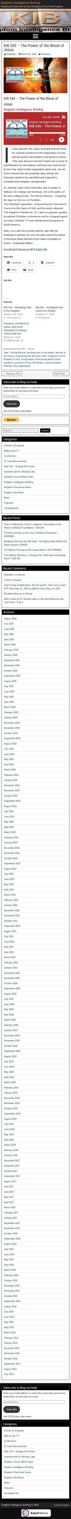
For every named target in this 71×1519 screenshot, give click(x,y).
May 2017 (9, 1197)
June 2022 (9, 879)
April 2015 (9, 1327)
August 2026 (10, 618)
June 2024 (9, 754)
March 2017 (10, 1207)
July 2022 (9, 874)
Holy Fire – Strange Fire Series (19, 466)
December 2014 (12, 1348)
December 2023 (12, 785)
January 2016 (10, 1280)
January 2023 (10, 842)
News (6, 497)
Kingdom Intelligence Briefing (20, 3)
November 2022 (12, 853)
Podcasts (45, 54)
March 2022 (10, 894)
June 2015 (9, 1317)
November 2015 (12, 1291)
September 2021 (12, 926)
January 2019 (10, 1092)
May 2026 (9, 634)
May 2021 (9, 947)
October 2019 (10, 1046)
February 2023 (11, 837)
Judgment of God (56, 356)
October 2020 (10, 983)
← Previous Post (11, 373)
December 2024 (12, 723)
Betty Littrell (10, 599)
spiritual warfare (53, 362)
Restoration (38, 362)
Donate (21, 574)
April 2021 (9, 952)
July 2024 (9, 749)
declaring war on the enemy (40, 352)
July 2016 (9, 1249)
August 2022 (10, 868)
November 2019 (12, 1040)
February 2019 (11, 1087)
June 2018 (9, 1129)
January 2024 (10, 780)
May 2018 (9, 1134)
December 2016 (12, 1223)
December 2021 (12, 910)
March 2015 (10, 1332)
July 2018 (9, 1124)
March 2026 (10, 644)
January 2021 (10, 967)
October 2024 (10, 733)
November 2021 (12, 915)
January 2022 (10, 905)
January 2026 (10, 655)
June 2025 (9, 691)
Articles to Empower (14, 445)
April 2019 (9, 1077)
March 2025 (10, 707)
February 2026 (11, 650)
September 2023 (12, 801)
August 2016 (10, 1244)
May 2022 (9, 884)
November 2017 (12, 1165)
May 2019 (9, 1072)
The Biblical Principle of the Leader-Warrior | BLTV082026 (32, 550)
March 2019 (10, 1082)
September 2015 (12, 1301)
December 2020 (12, 973)
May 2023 (9, 821)
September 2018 (12, 1113)
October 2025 (10, 670)
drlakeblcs (11, 54)
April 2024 (9, 764)
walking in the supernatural (17, 366)
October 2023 (10, 796)
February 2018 (11, 1150)
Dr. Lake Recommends (15, 461)
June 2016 (9, 1254)
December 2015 (12, 1285)
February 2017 (11, 1212)
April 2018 (9, 1139)
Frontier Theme (61, 1505)
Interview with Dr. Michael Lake (19, 471)
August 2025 (10, 681)
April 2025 (9, 702)
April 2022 (9, 889)
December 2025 (12, 660)
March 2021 (10, 957)
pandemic (8, 362)
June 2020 (9, 1004)
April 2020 (9, 1014)
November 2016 (12, 1228)
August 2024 (10, 743)
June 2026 (9, 629)
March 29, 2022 (29, 54)
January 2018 (10, 1155)
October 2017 (10, 1171)
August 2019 (10, 1056)
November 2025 (12, 665)
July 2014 (9, 1374)
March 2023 (10, 832)
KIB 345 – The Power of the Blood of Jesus (34, 47)
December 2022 (12, 848)
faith (44, 356)
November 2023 (12, 790)
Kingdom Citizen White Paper (18, 477)
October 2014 (10, 1358)
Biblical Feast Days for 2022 (46, 588)
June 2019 (9, 1067)
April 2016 (9, 1265)
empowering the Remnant (28, 356)
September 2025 (12, 676)
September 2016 (12, 1238)
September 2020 (12, 988)
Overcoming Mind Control (47, 359)
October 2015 (10, 1296)
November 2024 (12, 728)
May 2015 (9, 1322)
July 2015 (9, 1311)
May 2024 (9, 759)
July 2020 (9, 999)
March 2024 (10, 769)
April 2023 (9, 827)
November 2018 (12, 1103)
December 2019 (12, 1035)
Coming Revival (18, 352)
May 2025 (9, 696)
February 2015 (11, 1338)
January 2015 (10, 1343)
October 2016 (10, 1233)
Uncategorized (11, 508)
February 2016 (11, 1275)
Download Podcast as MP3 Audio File (25, 249)
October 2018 (10, 1108)
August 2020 (10, 994)
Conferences (10, 456)
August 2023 (10, 806)
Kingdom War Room (14, 492)
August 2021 (10, 931)
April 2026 (9, 639)
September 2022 (12, 863)
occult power (27, 359)
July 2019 (9, 1061)
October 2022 (10, 858)
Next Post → (61, 373)
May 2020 (9, 1009)
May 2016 (9, 1259)
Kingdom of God (12, 359)
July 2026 (9, 623)
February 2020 (11, 1025)
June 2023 (9, 816)
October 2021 (10, 921)
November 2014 (12, 1353)
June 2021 (9, 941)
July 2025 (9, 686)
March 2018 (10, 1145)
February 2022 (11, 900)
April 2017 (9, 1202)
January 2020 (10, 1030)
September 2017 (12, 1176)
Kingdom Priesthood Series (17, 487)
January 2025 (10, 717)
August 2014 (10, 1369)
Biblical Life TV (11, 451)
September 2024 (12, 738)
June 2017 (9, 1192)
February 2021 (11, 962)
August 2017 (10, 1181)
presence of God (23, 362)
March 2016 (10, 1270)
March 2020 (10, 1020)
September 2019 (12, 1051)
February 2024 (11, 775)
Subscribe (12, 404)
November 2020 (12, 978)
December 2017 (12, 1160)
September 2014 (12, 1363)
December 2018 (12, 1098)
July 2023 (9, 811)
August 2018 (10, 1119)
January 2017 (10, 1218)
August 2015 (10, 1306)
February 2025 (11, 712)
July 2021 (9, 936)
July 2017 (9, 1186)
